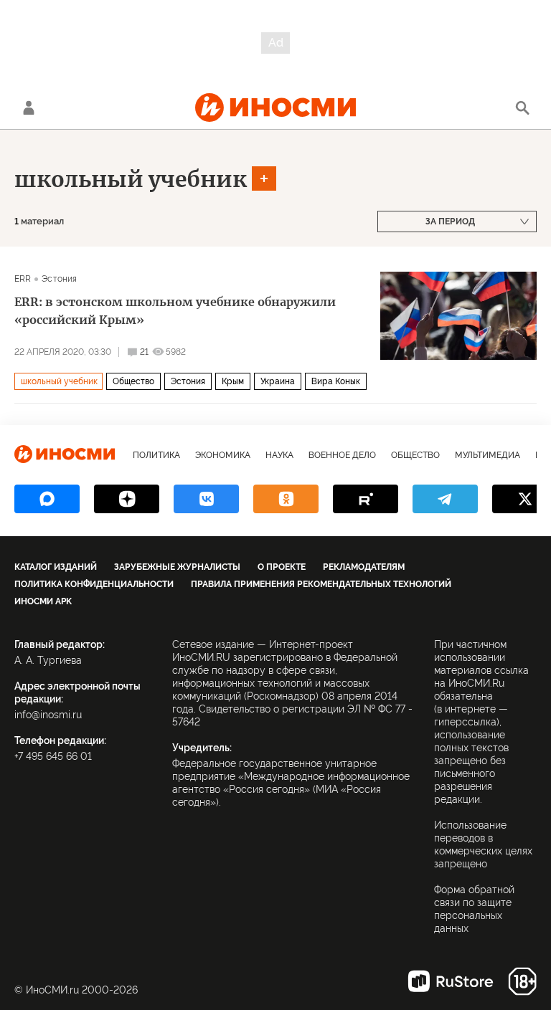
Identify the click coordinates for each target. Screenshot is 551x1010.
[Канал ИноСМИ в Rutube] (365, 499)
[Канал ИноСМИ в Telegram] (445, 499)
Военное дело (342, 455)
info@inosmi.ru (48, 714)
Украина (277, 381)
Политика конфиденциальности (94, 584)
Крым (233, 381)
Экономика (222, 455)
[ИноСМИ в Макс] (47, 499)
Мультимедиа (487, 455)
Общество (133, 381)
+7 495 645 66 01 (53, 756)
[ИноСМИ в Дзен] (126, 499)
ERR (22, 279)
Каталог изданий (55, 567)
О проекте (282, 567)
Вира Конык (335, 381)
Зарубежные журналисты (177, 567)
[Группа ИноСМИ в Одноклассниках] (286, 499)
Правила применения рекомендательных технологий (321, 584)
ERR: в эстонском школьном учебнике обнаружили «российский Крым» (175, 311)
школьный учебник (130, 179)
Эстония (59, 279)
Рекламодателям (364, 567)
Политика (156, 455)
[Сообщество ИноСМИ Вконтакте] (206, 499)
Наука (279, 455)
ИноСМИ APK (43, 601)
